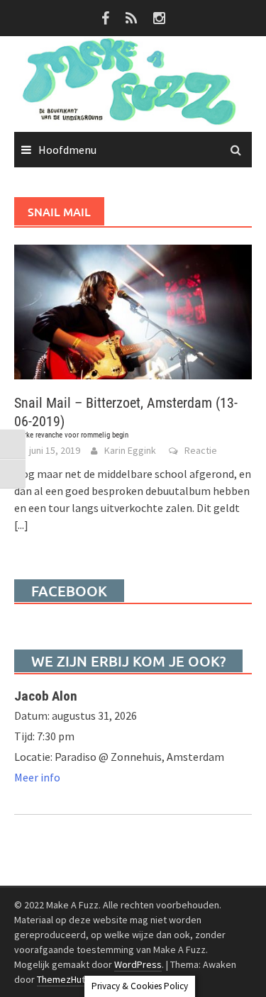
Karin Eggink (130, 450)
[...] (21, 525)
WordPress (138, 964)
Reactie (200, 450)
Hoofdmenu (67, 150)
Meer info (37, 777)
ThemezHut (61, 979)
